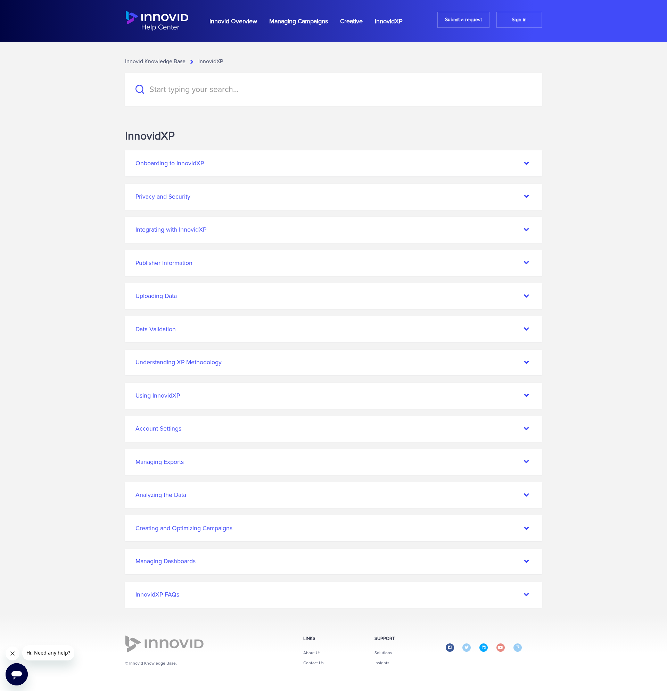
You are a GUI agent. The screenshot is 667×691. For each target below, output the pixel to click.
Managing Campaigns (298, 21)
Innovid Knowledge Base (155, 61)
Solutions (383, 653)
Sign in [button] (519, 20)
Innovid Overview (233, 21)
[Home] (157, 20)
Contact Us (313, 663)
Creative (351, 21)
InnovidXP (389, 21)
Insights (381, 663)
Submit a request (463, 20)
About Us (312, 653)
